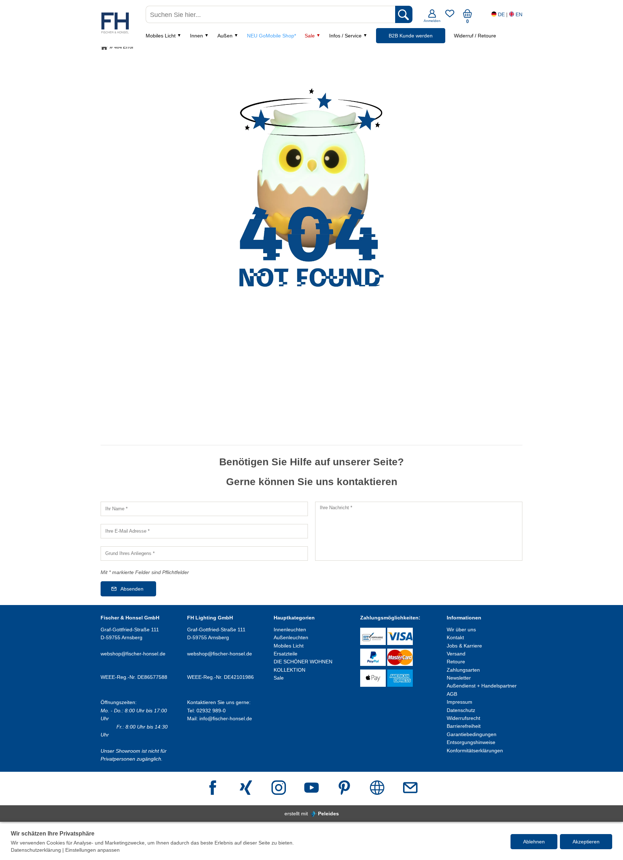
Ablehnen (534, 842)
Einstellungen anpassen (92, 850)
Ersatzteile (285, 654)
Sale (310, 36)
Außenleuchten (291, 637)
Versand (456, 654)
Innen (196, 36)
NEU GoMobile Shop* (271, 36)
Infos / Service (345, 36)
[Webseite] (377, 788)
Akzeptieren (586, 842)
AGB (452, 694)
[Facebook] (213, 788)
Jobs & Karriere (464, 646)
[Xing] (246, 788)
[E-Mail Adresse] (410, 788)
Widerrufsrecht (463, 718)
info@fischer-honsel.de (225, 718)
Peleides (328, 813)
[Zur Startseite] (104, 47)
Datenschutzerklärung (36, 850)
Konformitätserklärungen (475, 750)
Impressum (459, 702)
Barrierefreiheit (464, 726)
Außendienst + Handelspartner (482, 686)
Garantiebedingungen (471, 734)
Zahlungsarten (463, 670)
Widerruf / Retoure (475, 36)
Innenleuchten (290, 629)
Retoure (456, 661)
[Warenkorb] (467, 16)
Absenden (131, 589)
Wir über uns (461, 629)
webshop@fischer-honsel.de (133, 654)
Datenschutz (461, 710)
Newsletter (459, 678)
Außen (225, 36)
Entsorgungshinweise (471, 742)
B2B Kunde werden (411, 36)
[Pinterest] (344, 788)
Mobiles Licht (161, 36)
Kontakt (455, 637)
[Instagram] (278, 788)
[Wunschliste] (449, 16)
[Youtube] (311, 788)
